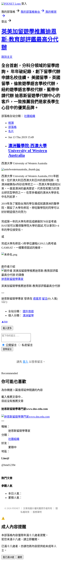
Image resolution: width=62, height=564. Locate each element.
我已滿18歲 (8, 557)
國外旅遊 (28, 311)
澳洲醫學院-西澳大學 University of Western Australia (27, 150)
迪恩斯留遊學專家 (12, 279)
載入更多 (7, 328)
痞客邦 (37, 298)
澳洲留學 (28, 315)
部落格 (12, 127)
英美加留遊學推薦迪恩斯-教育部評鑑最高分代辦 (29, 39)
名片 (11, 131)
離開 (20, 557)
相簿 (11, 122)
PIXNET (16, 508)
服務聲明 (37, 512)
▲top (4, 321)
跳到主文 (6, 56)
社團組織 (29, 116)
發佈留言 (7, 349)
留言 (45, 298)
